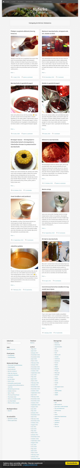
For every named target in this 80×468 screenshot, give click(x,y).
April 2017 (34, 350)
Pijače (56, 364)
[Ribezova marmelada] (55, 163)
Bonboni (57, 342)
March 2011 (34, 432)
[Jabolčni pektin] (24, 269)
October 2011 (35, 422)
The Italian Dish (12, 397)
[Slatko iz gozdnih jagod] (55, 113)
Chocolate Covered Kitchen (15, 365)
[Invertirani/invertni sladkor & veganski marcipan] (55, 313)
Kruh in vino (11, 381)
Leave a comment (28, 77)
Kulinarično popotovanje (14, 383)
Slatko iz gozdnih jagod (51, 83)
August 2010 (34, 442)
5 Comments (28, 190)
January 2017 (34, 353)
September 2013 (35, 404)
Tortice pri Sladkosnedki (14, 399)
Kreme (56, 350)
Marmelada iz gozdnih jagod (22, 83)
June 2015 (34, 374)
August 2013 (34, 406)
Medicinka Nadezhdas (60, 416)
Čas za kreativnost (59, 408)
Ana (56, 402)
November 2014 (35, 388)
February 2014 (35, 396)
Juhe (56, 348)
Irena (56, 414)
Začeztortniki (58, 390)
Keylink (10, 410)
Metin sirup (46, 189)
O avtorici (49, 1)
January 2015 (34, 384)
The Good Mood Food (13, 395)
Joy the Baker (11, 379)
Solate (56, 382)
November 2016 (35, 357)
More (13, 72)
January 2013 (34, 412)
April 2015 (34, 378)
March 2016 (34, 360)
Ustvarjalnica (40, 1)
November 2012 (35, 414)
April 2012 (34, 416)
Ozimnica (57, 358)
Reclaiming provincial (13, 389)
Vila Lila (57, 426)
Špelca (56, 424)
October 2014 (35, 390)
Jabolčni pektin (17, 246)
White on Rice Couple (13, 403)
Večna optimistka (12, 420)
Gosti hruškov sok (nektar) (21, 196)
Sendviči (57, 374)
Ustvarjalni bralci (59, 386)
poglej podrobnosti (30, 465)
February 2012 (35, 418)
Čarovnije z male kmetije (61, 406)
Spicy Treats (11, 393)
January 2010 (34, 456)
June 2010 (34, 446)
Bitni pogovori (58, 404)
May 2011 (33, 430)
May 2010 (33, 448)
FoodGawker (11, 355)
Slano (7, 1)
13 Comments (61, 233)
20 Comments (28, 289)
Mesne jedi (57, 354)
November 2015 (35, 369)
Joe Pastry (10, 377)
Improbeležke (29, 1)
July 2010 (33, 444)
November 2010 (35, 436)
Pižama (57, 418)
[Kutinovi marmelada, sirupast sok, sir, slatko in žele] (55, 57)
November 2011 (35, 420)
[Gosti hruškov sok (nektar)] (24, 220)
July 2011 (33, 426)
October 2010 (35, 438)
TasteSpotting (11, 357)
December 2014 (35, 386)
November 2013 (35, 400)
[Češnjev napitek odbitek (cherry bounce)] (24, 57)
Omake (57, 356)
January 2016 (34, 364)
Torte (56, 384)
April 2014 (34, 394)
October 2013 (35, 402)
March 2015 (34, 380)
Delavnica (20, 1)
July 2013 (33, 408)
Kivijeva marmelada (50, 239)
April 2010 (34, 450)
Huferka (40, 9)
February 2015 (35, 383)
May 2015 (33, 376)
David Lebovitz (12, 369)
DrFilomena (58, 410)
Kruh (56, 352)
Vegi (56, 388)
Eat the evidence (12, 371)
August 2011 (34, 424)
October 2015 (35, 370)
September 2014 (35, 392)
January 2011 (34, 434)
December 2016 (35, 355)
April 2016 (34, 359)
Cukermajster (11, 367)
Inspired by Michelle (13, 375)
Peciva (56, 362)
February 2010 (35, 454)
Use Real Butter (12, 401)
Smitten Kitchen (12, 391)
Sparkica (57, 422)
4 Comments (29, 240)
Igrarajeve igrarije (12, 418)
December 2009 (35, 458)
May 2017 (33, 349)
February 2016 (35, 363)
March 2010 (34, 452)
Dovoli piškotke (72, 463)
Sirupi (56, 376)
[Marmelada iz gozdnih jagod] (24, 113)
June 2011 (34, 428)
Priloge (56, 370)
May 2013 (33, 410)
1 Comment (60, 77)
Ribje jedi (57, 372)
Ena (56, 412)
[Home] (3, 2)
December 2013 (35, 398)
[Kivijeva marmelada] (55, 262)
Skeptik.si (57, 420)
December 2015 (35, 367)
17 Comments (58, 332)
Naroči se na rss (11, 349)
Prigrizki (57, 368)
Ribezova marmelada (50, 140)
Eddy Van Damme (12, 373)
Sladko (13, 1)
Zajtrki (56, 392)
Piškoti (56, 366)
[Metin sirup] (55, 213)
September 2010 (35, 440)
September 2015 (35, 373)
